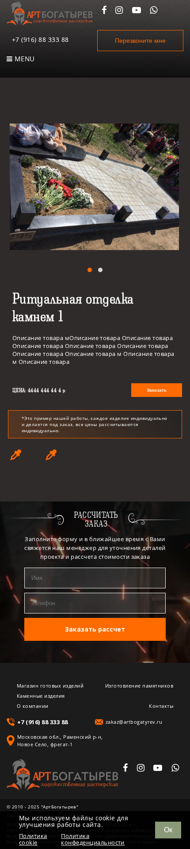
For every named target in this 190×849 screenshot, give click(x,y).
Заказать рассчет (95, 629)
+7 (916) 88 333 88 (40, 39)
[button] (89, 270)
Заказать (157, 390)
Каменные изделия (41, 695)
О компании (33, 706)
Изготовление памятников (139, 685)
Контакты (161, 706)
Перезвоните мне (140, 40)
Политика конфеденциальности (93, 839)
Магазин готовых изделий (50, 685)
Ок (168, 830)
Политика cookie (33, 839)
